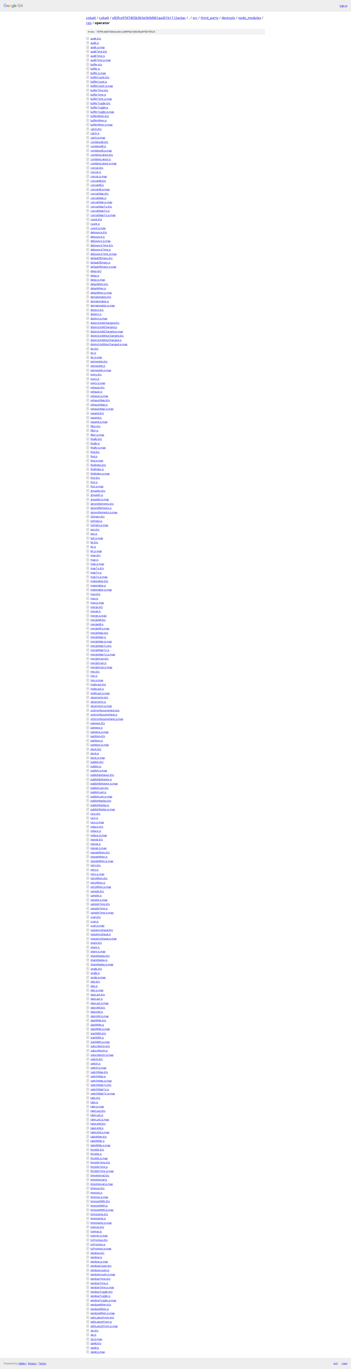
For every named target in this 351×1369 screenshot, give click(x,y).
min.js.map (96, 680)
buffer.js (95, 68)
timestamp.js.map (101, 1223)
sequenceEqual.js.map (103, 938)
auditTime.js (97, 56)
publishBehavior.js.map (104, 783)
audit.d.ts (95, 38)
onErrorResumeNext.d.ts (105, 710)
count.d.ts (96, 219)
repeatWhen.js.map (101, 861)
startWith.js (97, 1037)
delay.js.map (97, 279)
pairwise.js (96, 727)
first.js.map (96, 486)
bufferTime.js (98, 94)
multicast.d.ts (98, 684)
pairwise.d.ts (97, 723)
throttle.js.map (99, 1158)
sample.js (96, 895)
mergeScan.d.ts (99, 658)
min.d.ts (95, 671)
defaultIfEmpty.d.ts (101, 258)
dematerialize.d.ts (100, 297)
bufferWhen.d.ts (99, 116)
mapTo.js (96, 572)
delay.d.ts (95, 271)
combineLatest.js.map (103, 163)
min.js (93, 676)
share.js (95, 947)
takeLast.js (96, 1115)
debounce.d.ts (98, 232)
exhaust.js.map (99, 396)
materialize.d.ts (99, 581)
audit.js (94, 43)
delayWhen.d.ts (99, 284)
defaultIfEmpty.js (100, 262)
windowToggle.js (100, 1296)
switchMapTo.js (99, 1089)
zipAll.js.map (97, 1352)
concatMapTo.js (100, 211)
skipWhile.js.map (100, 1029)
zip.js (93, 1334)
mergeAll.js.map (99, 628)
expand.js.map (98, 422)
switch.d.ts (96, 1059)
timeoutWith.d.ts (100, 1201)
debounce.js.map (100, 241)
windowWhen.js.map (102, 1313)
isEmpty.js (96, 521)
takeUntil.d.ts (98, 1123)
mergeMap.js (98, 637)
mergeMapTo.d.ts (101, 646)
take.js (94, 1102)
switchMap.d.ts (99, 1072)
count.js (95, 223)
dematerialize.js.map (102, 305)
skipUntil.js (96, 1011)
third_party (209, 18)
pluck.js (94, 753)
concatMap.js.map (101, 202)
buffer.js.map (98, 73)
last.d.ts (94, 529)
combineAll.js (98, 146)
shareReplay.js (98, 960)
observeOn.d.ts (99, 697)
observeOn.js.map (101, 706)
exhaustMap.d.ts (100, 400)
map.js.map (97, 564)
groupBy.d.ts (97, 490)
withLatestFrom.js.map (104, 1326)
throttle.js (96, 1154)
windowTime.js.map (102, 1287)
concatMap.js (98, 198)
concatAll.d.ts (98, 181)
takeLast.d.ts (97, 1111)
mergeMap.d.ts (99, 633)
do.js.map (96, 357)
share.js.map (97, 951)
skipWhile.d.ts (98, 1020)
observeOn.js (98, 702)
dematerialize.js (99, 301)
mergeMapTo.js (99, 650)
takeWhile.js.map (100, 1145)
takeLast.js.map (99, 1119)
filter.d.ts (95, 426)
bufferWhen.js (98, 120)
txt (335, 1363)
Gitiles (22, 1363)
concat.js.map (98, 176)
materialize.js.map (101, 589)
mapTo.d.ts (97, 568)
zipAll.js (94, 1347)
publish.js (95, 766)
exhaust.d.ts (97, 387)
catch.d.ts (96, 129)
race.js (94, 818)
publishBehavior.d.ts (102, 775)
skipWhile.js (97, 1024)
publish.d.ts (96, 762)
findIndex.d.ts (98, 465)
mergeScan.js (98, 663)
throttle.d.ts (97, 1149)
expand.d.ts (97, 413)
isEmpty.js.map (99, 525)
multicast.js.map (100, 693)
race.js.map (97, 822)
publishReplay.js (99, 805)
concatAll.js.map (100, 189)
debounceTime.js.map (103, 254)
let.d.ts (94, 542)
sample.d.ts (97, 891)
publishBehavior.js (101, 779)
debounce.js (97, 236)
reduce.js (95, 831)
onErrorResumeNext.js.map (106, 719)
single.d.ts (96, 969)
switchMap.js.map (101, 1080)
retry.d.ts (95, 865)
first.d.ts (95, 477)
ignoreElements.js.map (103, 512)
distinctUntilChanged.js (103, 327)
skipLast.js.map (99, 1003)
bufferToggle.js (99, 107)
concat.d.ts (96, 168)
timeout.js (96, 1192)
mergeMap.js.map (101, 641)
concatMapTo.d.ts (101, 206)
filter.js (94, 430)
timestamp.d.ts (99, 1214)
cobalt (91, 18)
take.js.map (97, 1106)
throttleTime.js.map (102, 1171)
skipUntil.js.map (99, 1016)
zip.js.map (96, 1339)
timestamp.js (98, 1218)
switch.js (95, 1063)
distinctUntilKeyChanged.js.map (108, 344)
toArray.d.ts (97, 1227)
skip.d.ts (95, 981)
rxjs (89, 23)
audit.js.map (97, 47)
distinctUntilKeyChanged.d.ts (107, 335)
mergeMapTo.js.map (102, 654)
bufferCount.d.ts (99, 77)
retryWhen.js (97, 882)
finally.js (95, 443)
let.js (93, 546)
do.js (93, 353)
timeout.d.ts (97, 1188)
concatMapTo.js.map (103, 215)
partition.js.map (99, 744)
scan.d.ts (95, 917)
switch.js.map (98, 1067)
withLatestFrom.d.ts (102, 1317)
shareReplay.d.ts (100, 956)
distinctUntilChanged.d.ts (104, 323)
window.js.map (99, 1261)
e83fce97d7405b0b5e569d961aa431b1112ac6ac (149, 18)
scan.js (94, 921)
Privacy (32, 1363)
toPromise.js (97, 1244)
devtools (228, 18)
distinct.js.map (98, 318)
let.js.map (96, 551)
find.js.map (96, 460)
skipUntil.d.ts (97, 1007)
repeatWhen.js (98, 856)
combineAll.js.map (101, 150)
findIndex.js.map (100, 473)
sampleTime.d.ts (100, 904)
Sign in (343, 5)
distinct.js (95, 314)
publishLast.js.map (101, 796)
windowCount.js (99, 1270)
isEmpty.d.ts (97, 516)
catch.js (94, 133)
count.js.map (98, 228)
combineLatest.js (100, 159)
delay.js (94, 275)
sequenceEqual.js (100, 934)
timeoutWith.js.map (102, 1210)
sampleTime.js (99, 908)
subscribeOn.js (99, 1050)
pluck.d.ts (95, 749)
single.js (95, 973)
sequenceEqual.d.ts (101, 930)
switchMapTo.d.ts (100, 1085)
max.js (94, 598)
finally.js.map (98, 447)
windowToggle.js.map (103, 1300)
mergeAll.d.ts (98, 620)
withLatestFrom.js (101, 1321)
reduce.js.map (98, 835)
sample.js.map (98, 900)
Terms (42, 1363)
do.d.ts (94, 348)
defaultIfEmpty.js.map (103, 266)
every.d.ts (96, 374)
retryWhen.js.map (100, 887)
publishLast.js (98, 792)
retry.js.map (97, 874)
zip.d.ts (94, 1330)
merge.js (95, 611)
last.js (93, 533)
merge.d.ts (96, 607)
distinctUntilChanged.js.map (106, 331)
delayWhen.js (98, 288)
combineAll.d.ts (99, 142)
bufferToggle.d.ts (100, 103)
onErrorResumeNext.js (103, 714)
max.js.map (97, 602)
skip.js (94, 986)
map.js (94, 559)
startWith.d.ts (98, 1033)
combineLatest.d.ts (101, 155)
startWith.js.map (100, 1042)
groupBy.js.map (99, 499)
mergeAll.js (96, 624)
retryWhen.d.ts (98, 878)
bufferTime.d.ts (99, 90)
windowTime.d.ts (100, 1278)
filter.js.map (97, 435)
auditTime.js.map (100, 60)
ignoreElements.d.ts (102, 503)
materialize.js (98, 585)
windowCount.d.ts (101, 1266)
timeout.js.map (99, 1197)
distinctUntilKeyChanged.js (106, 340)
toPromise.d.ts (99, 1240)
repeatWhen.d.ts (100, 852)
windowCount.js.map (102, 1274)
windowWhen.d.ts (100, 1304)
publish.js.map (98, 770)
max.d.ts (95, 594)
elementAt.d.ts (98, 361)
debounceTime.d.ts (101, 245)
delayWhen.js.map (101, 292)
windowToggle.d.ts (101, 1291)
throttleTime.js (99, 1167)
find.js (93, 456)
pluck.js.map (97, 757)
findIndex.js (97, 469)
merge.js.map (98, 615)
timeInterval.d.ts (99, 1175)
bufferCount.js (98, 81)
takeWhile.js (97, 1141)
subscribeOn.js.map (102, 1055)
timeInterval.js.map (101, 1184)
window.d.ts (97, 1253)
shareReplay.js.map (101, 964)
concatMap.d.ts (99, 193)
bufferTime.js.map (101, 99)
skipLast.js (96, 999)
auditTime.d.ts (98, 51)
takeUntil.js (96, 1128)
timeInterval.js (98, 1179)
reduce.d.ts (96, 826)
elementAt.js (97, 366)
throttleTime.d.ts (100, 1162)
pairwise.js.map (99, 732)
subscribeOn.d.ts (100, 1046)
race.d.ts (95, 813)
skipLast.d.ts (97, 994)
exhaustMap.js (99, 404)
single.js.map (98, 977)
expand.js (96, 417)
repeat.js (95, 844)
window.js (96, 1257)
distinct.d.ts (97, 310)
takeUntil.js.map (99, 1132)
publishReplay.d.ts (100, 800)
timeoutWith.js (99, 1205)
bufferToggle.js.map (102, 112)
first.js (94, 482)
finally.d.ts (96, 439)
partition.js (96, 740)
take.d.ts (95, 1098)
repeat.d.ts (96, 839)
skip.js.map (96, 990)
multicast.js (97, 689)
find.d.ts (95, 452)
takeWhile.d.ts (98, 1136)
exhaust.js (96, 391)
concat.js (95, 172)
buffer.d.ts (96, 64)
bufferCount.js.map (101, 86)
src (195, 18)
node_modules (249, 18)
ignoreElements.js (101, 508)
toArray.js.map (99, 1235)
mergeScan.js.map (101, 667)
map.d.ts (95, 555)
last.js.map (96, 538)
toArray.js (96, 1231)
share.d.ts (96, 943)
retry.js (94, 869)
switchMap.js (98, 1076)
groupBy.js (96, 495)
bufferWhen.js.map (101, 124)
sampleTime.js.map (102, 912)
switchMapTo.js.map (102, 1093)
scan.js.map (97, 925)
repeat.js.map (98, 848)
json (344, 1363)
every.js (94, 379)
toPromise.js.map (100, 1248)
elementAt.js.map (100, 370)
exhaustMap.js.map (102, 409)
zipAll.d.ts (95, 1343)
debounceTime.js (100, 249)
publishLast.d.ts (99, 788)
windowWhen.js (99, 1309)
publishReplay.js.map (102, 809)
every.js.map (97, 383)
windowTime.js (99, 1283)
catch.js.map (97, 137)
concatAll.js (97, 185)
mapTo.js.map (98, 577)
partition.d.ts (97, 736)
